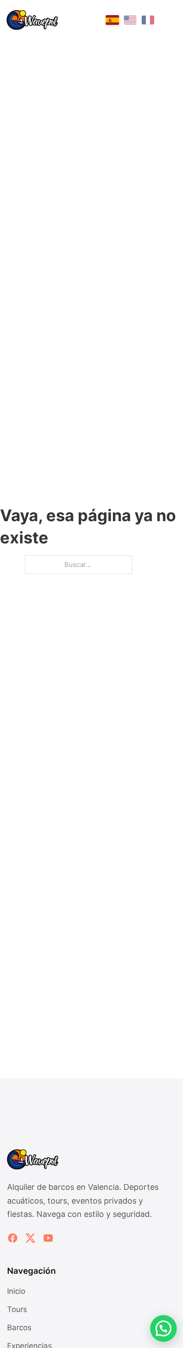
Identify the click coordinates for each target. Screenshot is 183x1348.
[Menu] (169, 20)
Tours (17, 1309)
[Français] (148, 20)
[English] (130, 20)
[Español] (112, 20)
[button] (163, 1328)
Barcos (19, 1327)
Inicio (16, 1291)
